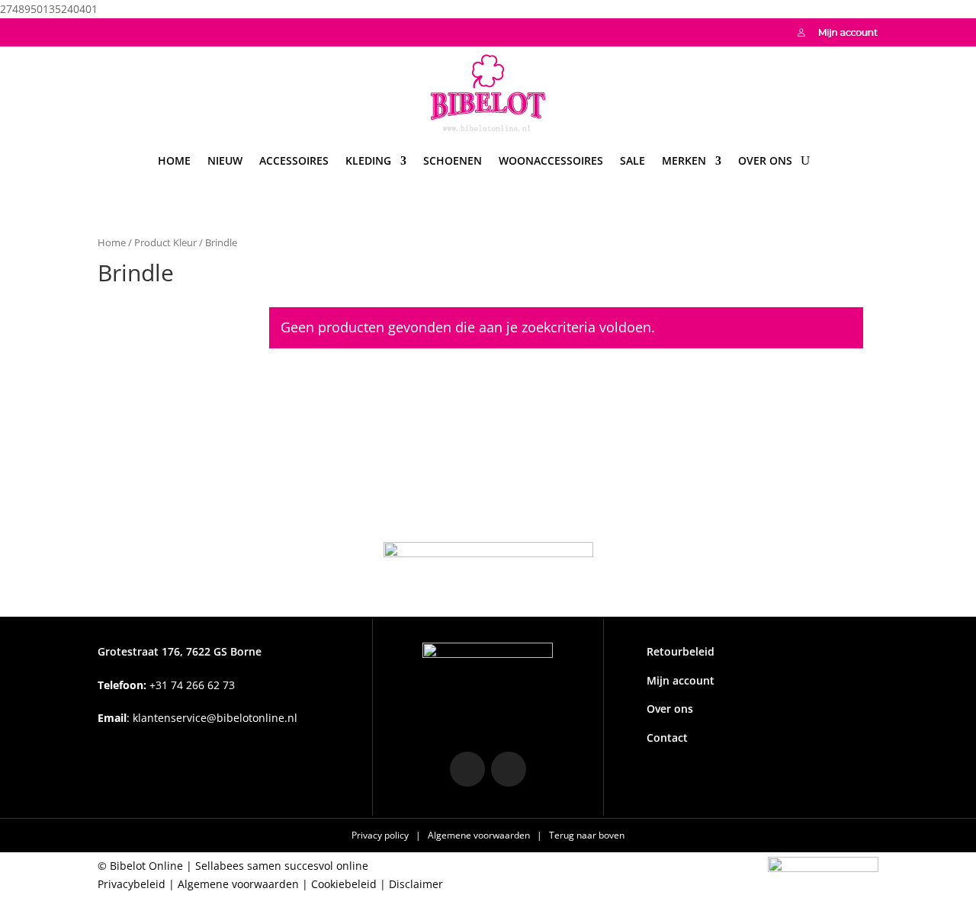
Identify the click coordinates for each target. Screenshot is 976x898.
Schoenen (452, 160)
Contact (667, 737)
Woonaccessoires (551, 160)
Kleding (368, 160)
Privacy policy (381, 835)
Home (174, 160)
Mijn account (680, 680)
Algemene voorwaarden (480, 835)
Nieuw (224, 160)
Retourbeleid (680, 651)
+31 (166, 685)
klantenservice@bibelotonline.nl (215, 717)
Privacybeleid (131, 884)
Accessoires (294, 160)
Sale (632, 160)
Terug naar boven (586, 835)
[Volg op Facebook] (140, 30)
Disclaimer (416, 884)
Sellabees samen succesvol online (281, 865)
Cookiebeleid (344, 884)
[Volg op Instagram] (110, 30)
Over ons (765, 160)
